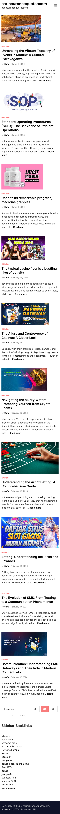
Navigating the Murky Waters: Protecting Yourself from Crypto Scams (26, 404)
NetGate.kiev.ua (10, 749)
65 (53, 709)
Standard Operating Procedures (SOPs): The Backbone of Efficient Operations (27, 126)
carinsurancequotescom (24, 3)
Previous (9, 709)
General (6, 46)
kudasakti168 (8, 777)
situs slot (6, 736)
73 (13, 715)
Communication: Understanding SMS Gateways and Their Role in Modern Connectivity (29, 668)
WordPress (21, 809)
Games (5, 264)
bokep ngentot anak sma (15, 763)
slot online (7, 784)
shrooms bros (9, 742)
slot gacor (7, 760)
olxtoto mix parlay (11, 746)
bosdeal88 (7, 739)
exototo (5, 753)
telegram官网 (8, 781)
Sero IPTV (6, 767)
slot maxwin (8, 788)
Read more (45, 80)
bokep (4, 770)
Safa (6, 64)
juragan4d (7, 774)
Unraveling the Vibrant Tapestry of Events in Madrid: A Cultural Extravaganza (28, 55)
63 (35, 709)
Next (23, 715)
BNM (35, 809)
